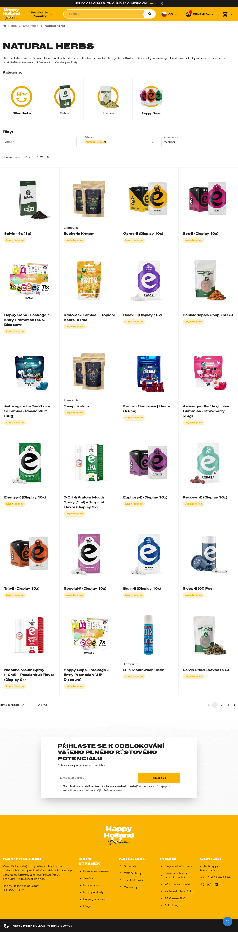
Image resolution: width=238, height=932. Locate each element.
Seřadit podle (171, 137)
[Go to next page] (234, 705)
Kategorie (90, 137)
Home (12, 25)
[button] (96, 142)
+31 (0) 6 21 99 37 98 (215, 877)
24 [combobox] (25, 156)
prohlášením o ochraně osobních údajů (109, 786)
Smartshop (31, 25)
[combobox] (39, 142)
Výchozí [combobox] (169, 142)
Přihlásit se (159, 777)
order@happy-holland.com (210, 868)
